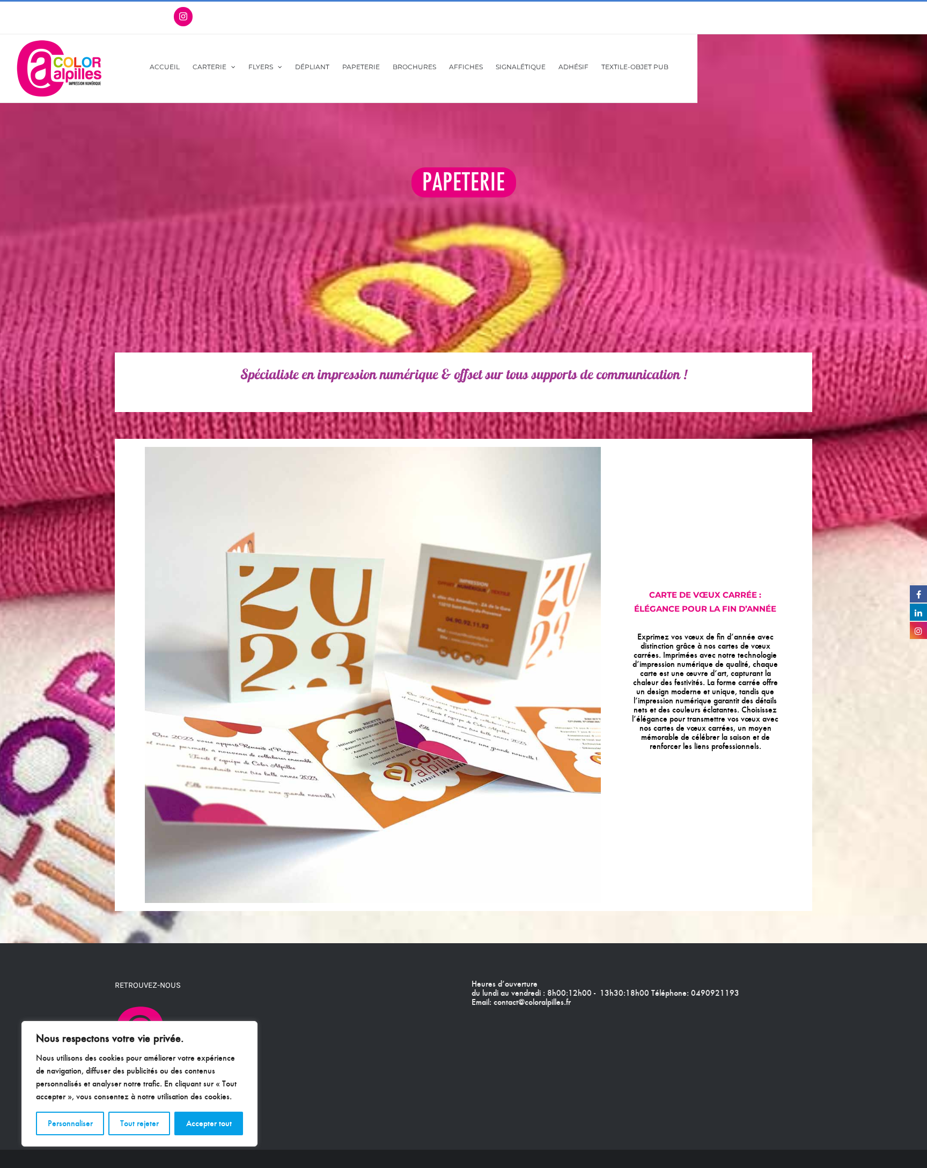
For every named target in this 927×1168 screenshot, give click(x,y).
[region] (139, 1084)
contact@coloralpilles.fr (532, 1002)
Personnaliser (70, 1123)
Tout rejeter (139, 1123)
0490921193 (715, 993)
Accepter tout (209, 1123)
